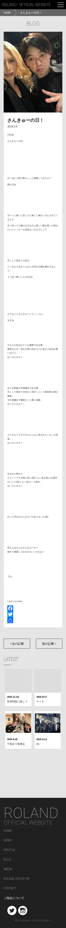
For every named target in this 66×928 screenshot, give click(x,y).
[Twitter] (33, 614)
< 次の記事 (17, 643)
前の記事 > (49, 643)
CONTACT (10, 888)
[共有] (33, 620)
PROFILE (9, 850)
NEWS (7, 840)
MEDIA (8, 869)
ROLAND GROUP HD (16, 879)
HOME (8, 831)
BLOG (7, 860)
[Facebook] (33, 608)
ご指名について (14, 898)
